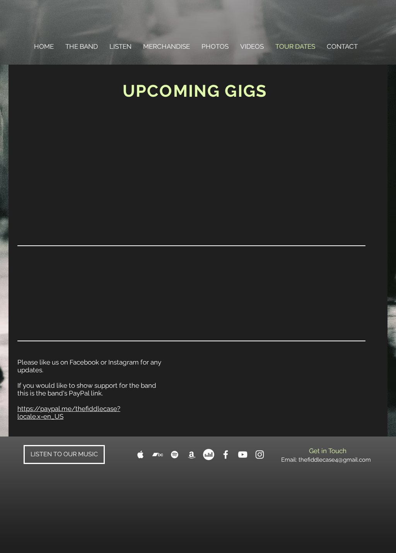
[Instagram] (259, 454)
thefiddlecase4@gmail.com (335, 459)
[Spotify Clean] (174, 454)
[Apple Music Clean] (140, 454)
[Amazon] (191, 454)
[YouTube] (242, 454)
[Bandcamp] (157, 454)
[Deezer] (208, 454)
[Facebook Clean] (225, 454)
